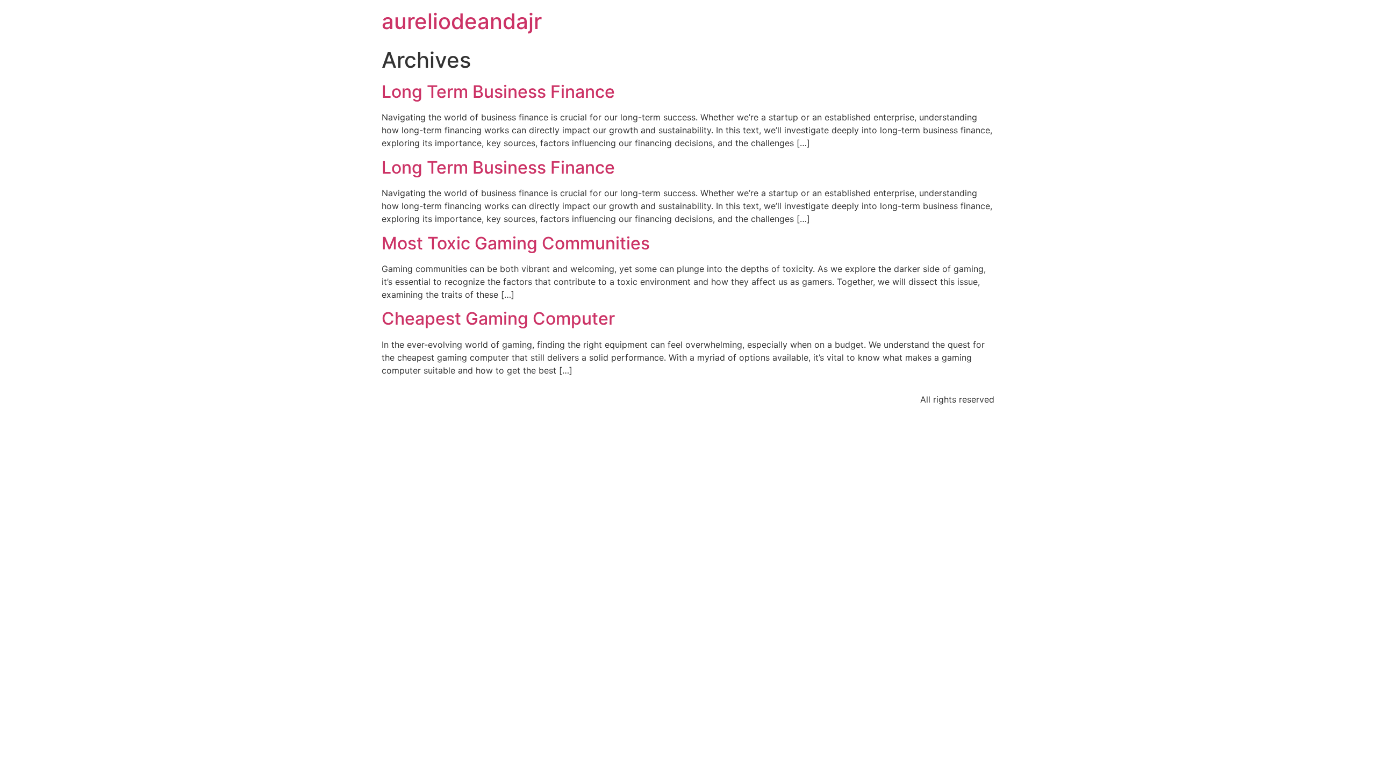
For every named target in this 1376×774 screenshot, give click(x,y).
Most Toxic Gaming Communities (516, 243)
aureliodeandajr (462, 21)
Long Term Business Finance (498, 91)
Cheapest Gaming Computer (498, 318)
